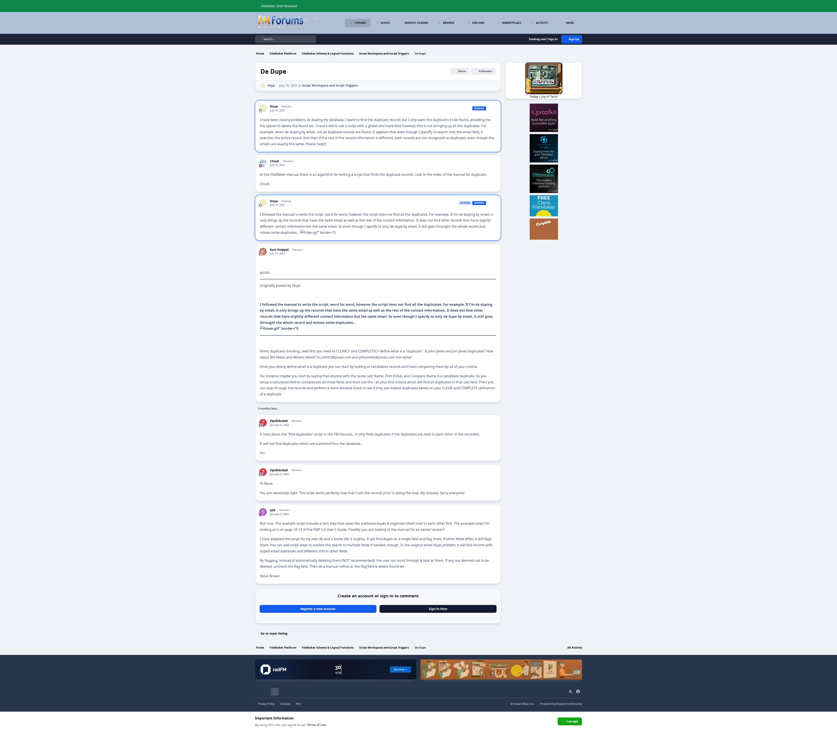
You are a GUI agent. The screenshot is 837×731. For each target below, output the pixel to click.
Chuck (274, 161)
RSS (298, 704)
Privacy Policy (266, 704)
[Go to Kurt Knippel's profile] (263, 251)
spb (272, 510)
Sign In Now (438, 609)
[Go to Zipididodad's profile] (263, 423)
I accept (572, 721)
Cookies (285, 704)
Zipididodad (279, 421)
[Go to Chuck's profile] (263, 163)
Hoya (271, 85)
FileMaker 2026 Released (279, 6)
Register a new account (317, 609)
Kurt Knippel (279, 250)
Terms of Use (316, 725)
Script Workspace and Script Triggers (330, 85)
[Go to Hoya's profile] (262, 85)
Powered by (561, 704)
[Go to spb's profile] (263, 512)
